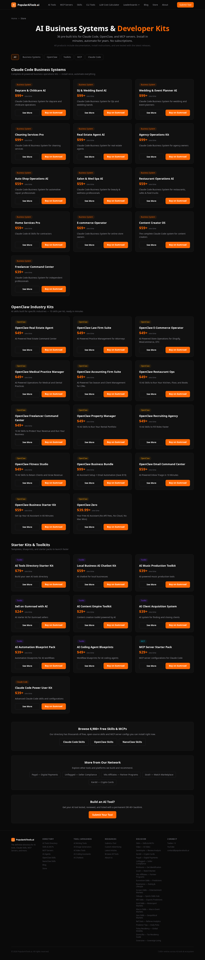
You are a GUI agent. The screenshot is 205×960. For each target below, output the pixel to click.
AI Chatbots (78, 858)
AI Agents (46, 854)
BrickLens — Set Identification (148, 867)
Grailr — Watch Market (145, 871)
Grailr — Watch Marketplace (159, 774)
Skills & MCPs (48, 847)
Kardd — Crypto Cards (102, 782)
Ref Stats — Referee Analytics (148, 921)
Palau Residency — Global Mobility (147, 929)
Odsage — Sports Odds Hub (147, 896)
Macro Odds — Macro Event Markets (148, 910)
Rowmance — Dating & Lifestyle (145, 885)
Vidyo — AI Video (143, 847)
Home (14, 18)
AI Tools (52, 4)
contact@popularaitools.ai (178, 850)
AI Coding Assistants (82, 854)
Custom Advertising (113, 847)
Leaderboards (130, 4)
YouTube (170, 847)
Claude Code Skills (74, 742)
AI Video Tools (79, 850)
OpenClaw (52, 57)
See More (27, 112)
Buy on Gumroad (53, 112)
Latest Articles (111, 850)
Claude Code (94, 57)
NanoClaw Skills (132, 742)
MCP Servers (66, 4)
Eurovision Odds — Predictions (149, 880)
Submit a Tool (110, 843)
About (165, 4)
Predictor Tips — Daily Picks (147, 925)
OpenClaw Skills (103, 742)
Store (155, 4)
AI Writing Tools (80, 843)
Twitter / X (171, 843)
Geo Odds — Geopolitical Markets (146, 916)
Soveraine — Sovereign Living (148, 940)
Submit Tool (185, 4)
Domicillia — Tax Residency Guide (147, 935)
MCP (79, 57)
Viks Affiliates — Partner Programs (121, 774)
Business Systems (32, 57)
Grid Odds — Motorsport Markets (146, 904)
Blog (146, 4)
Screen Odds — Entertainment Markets (148, 891)
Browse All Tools (112, 854)
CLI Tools (90, 4)
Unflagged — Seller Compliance (81, 774)
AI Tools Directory (49, 843)
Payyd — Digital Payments (45, 774)
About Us (109, 858)
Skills (79, 4)
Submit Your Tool (102, 814)
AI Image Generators (82, 847)
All (15, 57)
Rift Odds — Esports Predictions (149, 900)
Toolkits (67, 57)
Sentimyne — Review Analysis (148, 850)
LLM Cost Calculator (109, 4)
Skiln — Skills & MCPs (145, 843)
